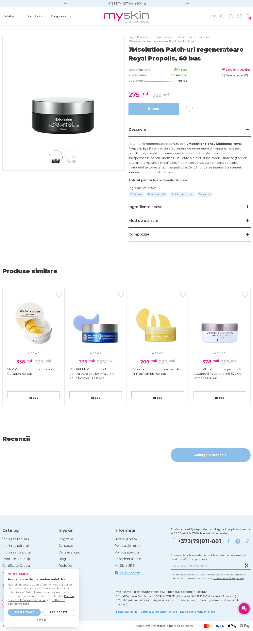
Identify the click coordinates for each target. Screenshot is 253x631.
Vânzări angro (69, 552)
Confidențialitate (127, 559)
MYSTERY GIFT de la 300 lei (126, 3)
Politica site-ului (127, 552)
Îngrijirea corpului (16, 552)
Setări (41, 620)
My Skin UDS (124, 566)
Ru (212, 16)
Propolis (205, 194)
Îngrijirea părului (15, 546)
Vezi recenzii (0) (237, 75)
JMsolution (179, 75)
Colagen (136, 194)
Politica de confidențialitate (228, 578)
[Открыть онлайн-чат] (244, 608)
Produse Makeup (16, 559)
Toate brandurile (127, 611)
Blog (62, 559)
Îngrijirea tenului (15, 539)
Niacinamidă (157, 194)
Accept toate (24, 612)
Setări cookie (129, 572)
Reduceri (66, 566)
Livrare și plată (125, 539)
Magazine (66, 539)
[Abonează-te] (247, 566)
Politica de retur (127, 546)
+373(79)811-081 (199, 541)
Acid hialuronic (182, 194)
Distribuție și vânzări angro (197, 611)
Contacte (66, 546)
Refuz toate (59, 612)
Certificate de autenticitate (159, 611)
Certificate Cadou (16, 566)
